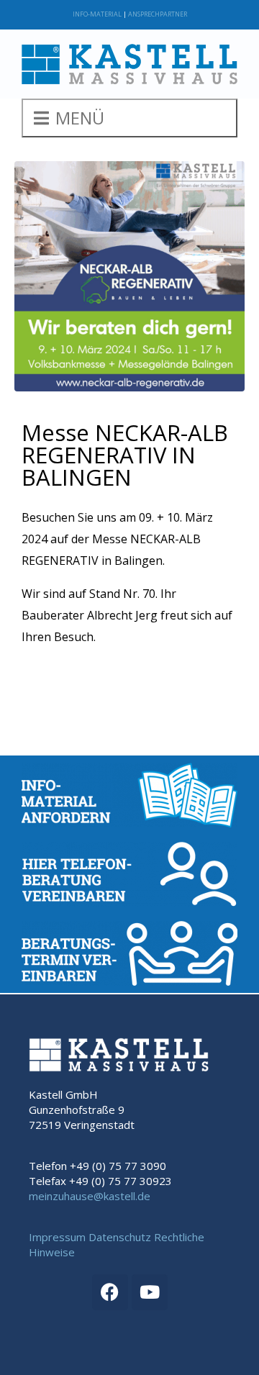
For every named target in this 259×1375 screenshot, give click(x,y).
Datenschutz (119, 1237)
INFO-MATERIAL (97, 14)
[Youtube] (150, 1292)
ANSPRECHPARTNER (157, 14)
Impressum (57, 1237)
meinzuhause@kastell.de (89, 1196)
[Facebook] (110, 1292)
